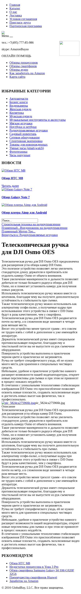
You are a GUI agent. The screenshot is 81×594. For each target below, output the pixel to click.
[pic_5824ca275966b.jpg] (18, 403)
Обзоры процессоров (23, 62)
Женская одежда (20, 109)
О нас (13, 12)
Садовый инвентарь (22, 134)
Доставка (15, 15)
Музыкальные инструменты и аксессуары (37, 119)
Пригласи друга (20, 22)
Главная (14, 4)
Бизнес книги (18, 102)
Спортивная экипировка (25, 141)
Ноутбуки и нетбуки (23, 127)
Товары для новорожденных (28, 144)
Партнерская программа (25, 26)
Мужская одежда (20, 116)
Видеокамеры (18, 105)
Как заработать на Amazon (27, 73)
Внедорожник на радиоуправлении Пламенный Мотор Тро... (34, 229)
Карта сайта (17, 76)
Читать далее (10, 185)
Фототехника (18, 151)
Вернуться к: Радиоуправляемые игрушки (30, 235)
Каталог (14, 8)
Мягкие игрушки (20, 123)
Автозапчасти (18, 98)
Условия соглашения (23, 19)
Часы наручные (19, 155)
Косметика (16, 112)
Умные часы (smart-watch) (26, 148)
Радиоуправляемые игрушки (28, 130)
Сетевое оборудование (24, 137)
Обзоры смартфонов (23, 66)
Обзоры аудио (18, 69)
